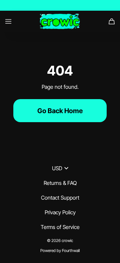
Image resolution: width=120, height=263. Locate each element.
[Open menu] (8, 21)
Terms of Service (60, 227)
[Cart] (111, 21)
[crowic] (60, 21)
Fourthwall (71, 250)
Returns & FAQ (60, 183)
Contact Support (60, 197)
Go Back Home (60, 111)
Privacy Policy (60, 212)
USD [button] (57, 168)
